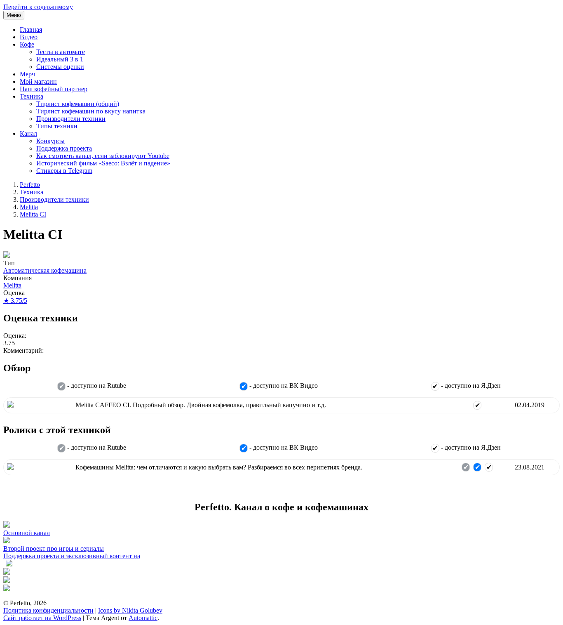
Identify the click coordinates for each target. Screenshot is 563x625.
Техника (31, 96)
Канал (28, 133)
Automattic (143, 617)
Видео (29, 36)
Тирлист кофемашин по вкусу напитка (90, 111)
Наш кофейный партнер (53, 88)
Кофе (27, 44)
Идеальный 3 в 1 (59, 59)
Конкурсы (50, 140)
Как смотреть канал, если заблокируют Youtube (102, 155)
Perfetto (30, 184)
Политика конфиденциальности (48, 610)
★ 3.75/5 (15, 300)
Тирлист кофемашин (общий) (77, 103)
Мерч (27, 74)
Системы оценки (60, 66)
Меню (14, 15)
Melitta (29, 206)
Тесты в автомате (60, 51)
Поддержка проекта (64, 148)
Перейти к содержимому (38, 6)
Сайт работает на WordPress (42, 617)
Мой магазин (38, 81)
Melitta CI (33, 214)
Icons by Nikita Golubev (130, 610)
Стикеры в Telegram (64, 170)
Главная (31, 29)
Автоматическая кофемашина (45, 270)
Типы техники (56, 126)
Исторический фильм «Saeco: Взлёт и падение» (103, 163)
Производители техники (71, 118)
